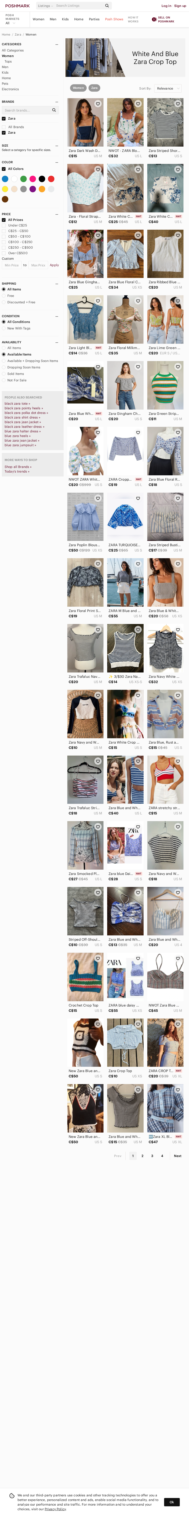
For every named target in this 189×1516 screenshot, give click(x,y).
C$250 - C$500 (20, 247)
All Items (14, 289)
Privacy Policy (55, 1509)
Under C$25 (17, 225)
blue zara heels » (18, 436)
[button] (46, 5)
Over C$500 (18, 253)
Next (177, 1156)
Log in (166, 6)
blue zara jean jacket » (22, 440)
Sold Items (15, 374)
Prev (117, 1156)
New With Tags (18, 328)
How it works (133, 19)
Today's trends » (17, 471)
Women (38, 19)
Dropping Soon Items (23, 367)
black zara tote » (17, 403)
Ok (172, 1502)
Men (53, 19)
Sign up (180, 6)
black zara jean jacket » (23, 422)
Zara (18, 34)
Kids (65, 19)
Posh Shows (114, 19)
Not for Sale (17, 380)
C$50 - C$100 (19, 236)
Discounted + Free (21, 302)
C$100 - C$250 (20, 242)
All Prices (15, 220)
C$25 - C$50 (18, 231)
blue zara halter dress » (23, 431)
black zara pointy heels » (24, 408)
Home (78, 19)
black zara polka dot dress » (26, 413)
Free (10, 296)
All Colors (15, 169)
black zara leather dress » (24, 427)
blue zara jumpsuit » (20, 445)
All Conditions (18, 322)
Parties (94, 19)
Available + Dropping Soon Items (32, 361)
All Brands (15, 127)
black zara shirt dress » (23, 417)
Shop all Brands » (18, 467)
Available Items (19, 354)
